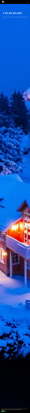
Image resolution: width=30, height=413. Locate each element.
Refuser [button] (6, 411)
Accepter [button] (3, 411)
